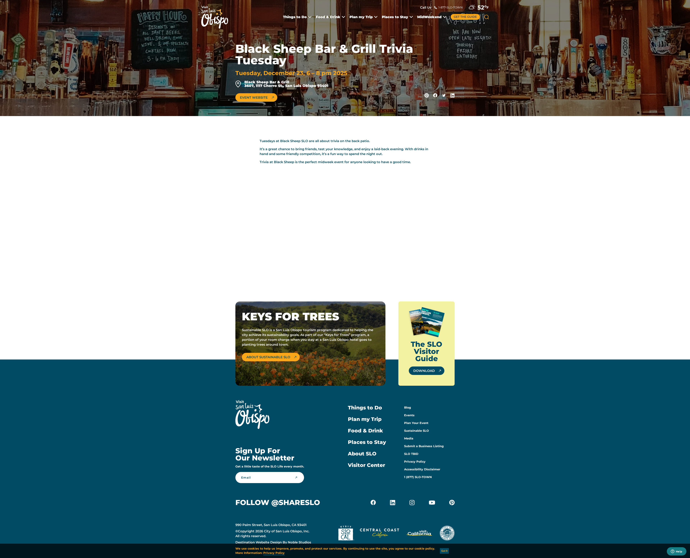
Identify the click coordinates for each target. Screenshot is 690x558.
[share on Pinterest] (426, 95)
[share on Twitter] (444, 95)
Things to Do (295, 17)
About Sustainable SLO (268, 357)
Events (409, 415)
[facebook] (373, 502)
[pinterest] (452, 502)
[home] (216, 15)
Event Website (254, 98)
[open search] (486, 17)
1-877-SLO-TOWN (450, 7)
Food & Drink (328, 17)
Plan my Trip (361, 17)
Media (408, 438)
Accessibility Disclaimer (422, 469)
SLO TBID (411, 454)
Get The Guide (465, 17)
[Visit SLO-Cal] (346, 533)
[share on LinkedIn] (452, 95)
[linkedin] (392, 502)
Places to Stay (395, 17)
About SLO (362, 453)
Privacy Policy (415, 461)
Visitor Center (366, 465)
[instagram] (412, 502)
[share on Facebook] (435, 95)
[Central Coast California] (379, 534)
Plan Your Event (416, 423)
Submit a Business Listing (424, 446)
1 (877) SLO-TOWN (418, 477)
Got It (444, 551)
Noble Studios (299, 542)
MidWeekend (429, 17)
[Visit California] (419, 534)
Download (424, 371)
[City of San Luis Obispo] (447, 533)
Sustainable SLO (416, 430)
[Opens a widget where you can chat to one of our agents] (676, 551)
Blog (407, 407)
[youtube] (432, 502)
